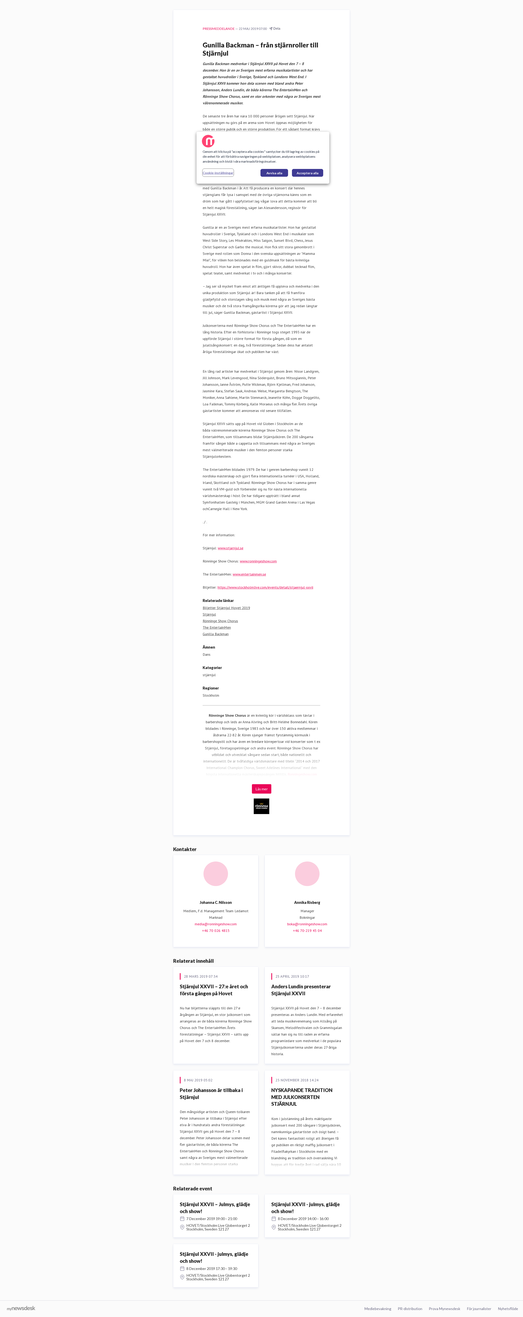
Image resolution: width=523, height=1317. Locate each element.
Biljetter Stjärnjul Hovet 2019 (226, 607)
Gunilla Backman (216, 634)
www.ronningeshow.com (258, 561)
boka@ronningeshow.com (307, 924)
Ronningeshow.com (302, 774)
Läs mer (261, 789)
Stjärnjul (209, 614)
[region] (263, 158)
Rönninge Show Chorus (220, 621)
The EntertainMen (217, 627)
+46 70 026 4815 (216, 930)
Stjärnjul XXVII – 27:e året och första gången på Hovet (214, 989)
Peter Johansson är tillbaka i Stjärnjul (211, 1093)
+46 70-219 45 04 (307, 930)
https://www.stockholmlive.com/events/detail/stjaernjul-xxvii (265, 587)
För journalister (479, 1308)
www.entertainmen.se (249, 574)
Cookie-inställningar (218, 173)
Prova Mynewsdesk (444, 1308)
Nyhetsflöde (508, 1308)
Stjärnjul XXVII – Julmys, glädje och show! (215, 1207)
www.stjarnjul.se (230, 548)
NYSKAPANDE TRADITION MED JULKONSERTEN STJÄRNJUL (301, 1097)
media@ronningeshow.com (216, 924)
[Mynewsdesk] (21, 1309)
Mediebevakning (377, 1308)
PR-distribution (410, 1308)
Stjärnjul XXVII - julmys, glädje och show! (305, 1207)
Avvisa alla (274, 173)
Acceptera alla (307, 173)
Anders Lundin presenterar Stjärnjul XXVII (301, 989)
